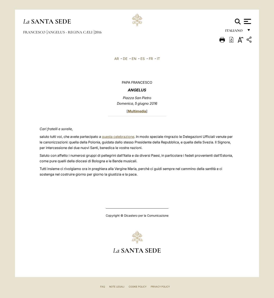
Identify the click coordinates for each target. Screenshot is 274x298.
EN (134, 59)
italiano (235, 31)
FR (151, 59)
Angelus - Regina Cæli (70, 32)
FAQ (102, 286)
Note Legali (116, 286)
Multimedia (137, 111)
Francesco (34, 32)
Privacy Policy (160, 286)
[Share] (250, 40)
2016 (98, 32)
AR (116, 59)
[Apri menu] (247, 21)
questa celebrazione (118, 136)
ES (142, 59)
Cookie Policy (137, 286)
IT (158, 59)
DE (125, 59)
